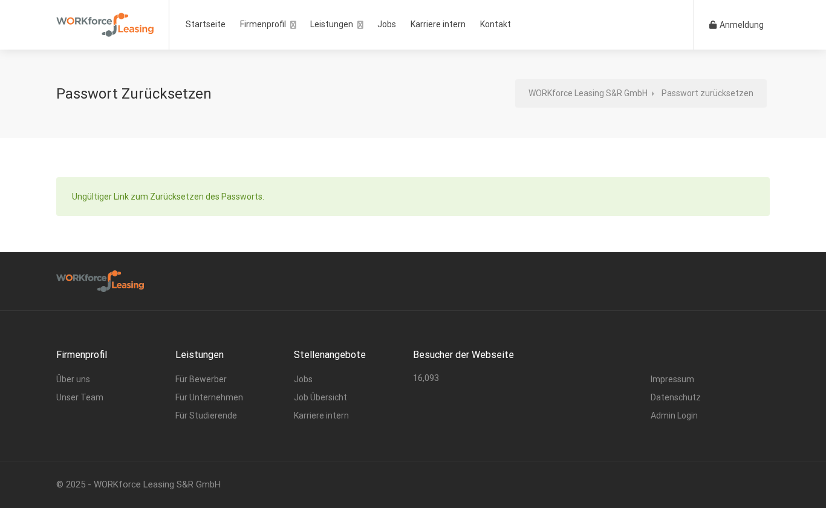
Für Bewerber (201, 379)
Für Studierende (206, 415)
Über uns (73, 379)
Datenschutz (676, 397)
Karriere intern (438, 24)
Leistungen (331, 24)
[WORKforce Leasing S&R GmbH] (105, 21)
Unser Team (79, 397)
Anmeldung (741, 25)
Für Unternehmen (209, 397)
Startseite (206, 24)
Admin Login (674, 415)
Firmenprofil (263, 24)
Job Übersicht (320, 397)
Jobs (386, 24)
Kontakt (495, 24)
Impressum (672, 379)
